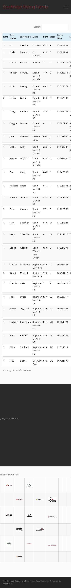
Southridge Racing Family (25, 6)
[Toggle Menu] (66, 7)
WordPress (7, 583)
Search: (37, 26)
